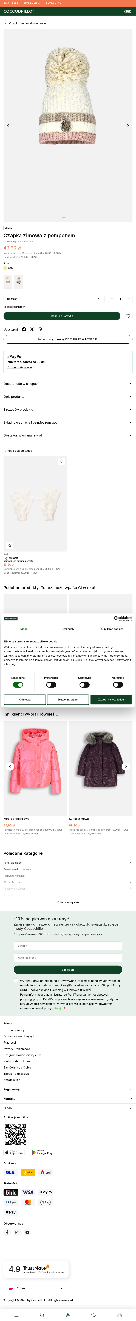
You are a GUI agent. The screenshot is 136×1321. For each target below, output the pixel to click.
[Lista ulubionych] (94, 1315)
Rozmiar (12, 298)
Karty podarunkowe (17, 1061)
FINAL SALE (11, 3)
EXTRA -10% (54, 3)
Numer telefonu (27, 957)
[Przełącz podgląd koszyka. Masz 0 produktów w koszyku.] (119, 1315)
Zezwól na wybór (68, 699)
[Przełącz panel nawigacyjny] (16, 1315)
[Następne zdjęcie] (128, 125)
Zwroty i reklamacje (17, 1049)
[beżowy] (18, 282)
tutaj (58, 1008)
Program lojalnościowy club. (23, 1055)
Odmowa (24, 699)
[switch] (51, 685)
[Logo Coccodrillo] (18, 11)
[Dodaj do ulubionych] (128, 316)
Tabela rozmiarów (14, 306)
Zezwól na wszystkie (111, 699)
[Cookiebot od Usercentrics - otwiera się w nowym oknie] (116, 618)
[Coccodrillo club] (128, 11)
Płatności (10, 1042)
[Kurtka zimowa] (100, 768)
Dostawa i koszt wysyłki (19, 1036)
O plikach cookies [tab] (112, 628)
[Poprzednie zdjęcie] (8, 125)
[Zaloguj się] (68, 1315)
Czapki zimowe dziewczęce (27, 23)
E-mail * (22, 945)
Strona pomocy (14, 1030)
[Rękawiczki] (35, 504)
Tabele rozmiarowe (17, 1073)
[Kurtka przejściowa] (35, 768)
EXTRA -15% (32, 3)
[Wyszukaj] (42, 1315)
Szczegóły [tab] (68, 628)
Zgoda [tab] (24, 628)
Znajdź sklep (12, 1080)
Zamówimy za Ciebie (17, 1067)
